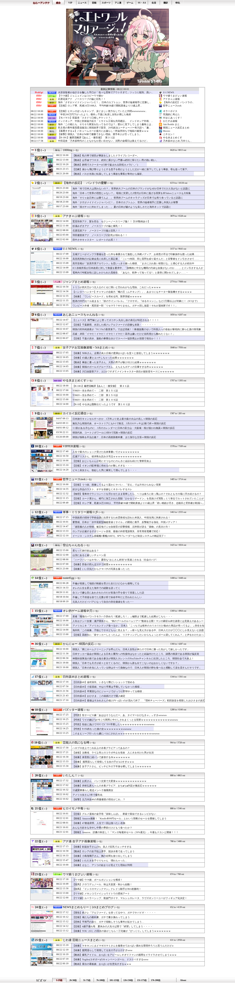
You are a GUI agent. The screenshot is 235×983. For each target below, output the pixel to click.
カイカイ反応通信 (74, 413)
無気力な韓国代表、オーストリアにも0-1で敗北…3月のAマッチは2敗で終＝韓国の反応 (119, 423)
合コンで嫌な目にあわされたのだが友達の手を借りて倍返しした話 (108, 592)
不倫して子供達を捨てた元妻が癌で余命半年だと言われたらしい (107, 597)
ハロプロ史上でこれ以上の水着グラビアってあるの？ (101, 748)
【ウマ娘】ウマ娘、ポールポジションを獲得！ (98, 879)
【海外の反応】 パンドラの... (178, 102)
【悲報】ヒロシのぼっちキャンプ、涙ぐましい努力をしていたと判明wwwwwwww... (102, 111)
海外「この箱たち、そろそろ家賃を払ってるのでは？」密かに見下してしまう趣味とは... (105, 124)
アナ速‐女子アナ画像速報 (79, 841)
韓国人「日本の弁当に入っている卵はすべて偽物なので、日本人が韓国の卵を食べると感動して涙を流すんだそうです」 (137, 667)
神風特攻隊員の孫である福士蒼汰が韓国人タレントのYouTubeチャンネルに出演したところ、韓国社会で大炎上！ (133, 658)
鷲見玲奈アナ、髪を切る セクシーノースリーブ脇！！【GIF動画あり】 (111, 221)
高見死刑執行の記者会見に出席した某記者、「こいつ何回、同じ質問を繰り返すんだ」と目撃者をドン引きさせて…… (136, 258)
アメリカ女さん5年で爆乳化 (87, 794)
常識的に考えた (171, 114)
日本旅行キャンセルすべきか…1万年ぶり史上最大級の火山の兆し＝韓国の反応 (115, 418)
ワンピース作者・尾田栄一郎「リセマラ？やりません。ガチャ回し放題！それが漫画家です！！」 (125, 305)
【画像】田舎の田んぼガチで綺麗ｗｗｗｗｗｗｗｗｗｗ (102, 564)
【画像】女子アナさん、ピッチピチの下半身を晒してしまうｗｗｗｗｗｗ (112, 766)
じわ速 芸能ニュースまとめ (81, 940)
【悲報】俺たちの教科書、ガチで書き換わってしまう (101, 917)
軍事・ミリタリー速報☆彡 (80, 512)
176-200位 (155, 980)
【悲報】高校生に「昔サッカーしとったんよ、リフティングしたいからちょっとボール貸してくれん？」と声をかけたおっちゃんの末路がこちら (138, 636)
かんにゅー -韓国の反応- (79, 643)
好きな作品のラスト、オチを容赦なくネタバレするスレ (102, 489)
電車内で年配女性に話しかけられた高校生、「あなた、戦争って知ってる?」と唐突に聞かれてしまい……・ (130, 272)
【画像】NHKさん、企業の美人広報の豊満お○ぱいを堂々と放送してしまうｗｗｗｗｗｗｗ (121, 353)
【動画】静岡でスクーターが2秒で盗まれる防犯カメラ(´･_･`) (105, 164)
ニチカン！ (169, 134)
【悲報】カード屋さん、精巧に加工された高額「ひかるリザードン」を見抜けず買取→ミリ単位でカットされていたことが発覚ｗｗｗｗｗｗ (138, 500)
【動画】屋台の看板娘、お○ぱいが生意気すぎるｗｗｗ (102, 964)
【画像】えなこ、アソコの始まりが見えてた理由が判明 (102, 865)
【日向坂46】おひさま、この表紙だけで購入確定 (99, 696)
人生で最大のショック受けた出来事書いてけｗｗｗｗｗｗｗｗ (106, 451)
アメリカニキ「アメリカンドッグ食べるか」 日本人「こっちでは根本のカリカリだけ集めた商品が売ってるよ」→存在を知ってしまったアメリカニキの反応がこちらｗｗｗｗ (138, 627)
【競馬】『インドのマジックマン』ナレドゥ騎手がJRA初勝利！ (107, 889)
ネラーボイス (170, 111)
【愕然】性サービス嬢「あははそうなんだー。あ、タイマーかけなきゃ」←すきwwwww (120, 715)
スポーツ (106, 2)
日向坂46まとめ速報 (76, 676)
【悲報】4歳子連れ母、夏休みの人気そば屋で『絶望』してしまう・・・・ (113, 926)
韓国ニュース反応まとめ (176, 127)
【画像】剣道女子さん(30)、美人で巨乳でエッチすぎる (102, 846)
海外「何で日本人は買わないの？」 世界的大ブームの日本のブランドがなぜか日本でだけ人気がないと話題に (131, 188)
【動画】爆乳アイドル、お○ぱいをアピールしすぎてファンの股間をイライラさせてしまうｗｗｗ (125, 954)
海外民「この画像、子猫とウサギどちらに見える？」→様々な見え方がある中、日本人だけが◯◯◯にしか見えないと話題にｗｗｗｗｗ (138, 632)
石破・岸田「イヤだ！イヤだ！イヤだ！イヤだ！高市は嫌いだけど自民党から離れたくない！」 (124, 333)
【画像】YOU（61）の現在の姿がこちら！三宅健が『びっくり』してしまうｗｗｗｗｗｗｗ (122, 931)
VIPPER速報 (71, 446)
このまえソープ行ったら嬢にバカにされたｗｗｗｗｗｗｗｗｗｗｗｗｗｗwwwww (116, 733)
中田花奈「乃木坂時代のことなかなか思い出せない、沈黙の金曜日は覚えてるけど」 (103, 141)
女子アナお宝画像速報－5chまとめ (85, 347)
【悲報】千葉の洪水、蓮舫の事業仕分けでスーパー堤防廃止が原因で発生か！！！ (117, 338)
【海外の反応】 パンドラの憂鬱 (85, 182)
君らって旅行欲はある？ (86, 550)
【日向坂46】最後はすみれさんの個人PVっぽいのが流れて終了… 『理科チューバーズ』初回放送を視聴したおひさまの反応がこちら (139, 702)
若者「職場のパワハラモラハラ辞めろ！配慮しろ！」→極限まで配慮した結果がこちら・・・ (123, 616)
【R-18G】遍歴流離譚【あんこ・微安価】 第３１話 (86, 138)
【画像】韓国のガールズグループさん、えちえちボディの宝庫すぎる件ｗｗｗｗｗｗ (118, 367)
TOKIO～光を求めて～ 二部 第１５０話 (95, 395)
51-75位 (87, 980)
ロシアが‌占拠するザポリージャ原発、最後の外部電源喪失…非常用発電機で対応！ (117, 531)
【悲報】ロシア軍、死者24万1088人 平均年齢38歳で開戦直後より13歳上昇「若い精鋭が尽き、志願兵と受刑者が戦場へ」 (139, 503)
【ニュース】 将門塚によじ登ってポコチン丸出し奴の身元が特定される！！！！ (116, 320)
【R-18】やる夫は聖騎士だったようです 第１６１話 (101, 404)
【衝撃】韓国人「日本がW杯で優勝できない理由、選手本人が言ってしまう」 (99, 134)
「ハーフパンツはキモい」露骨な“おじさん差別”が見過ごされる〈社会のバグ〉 (115, 559)
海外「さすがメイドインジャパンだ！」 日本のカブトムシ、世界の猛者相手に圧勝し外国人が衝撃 (125, 202)
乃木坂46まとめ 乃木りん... (177, 140)
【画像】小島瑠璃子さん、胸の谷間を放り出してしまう (102, 856)
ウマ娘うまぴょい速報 (175, 95)
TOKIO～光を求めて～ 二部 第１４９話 (95, 399)
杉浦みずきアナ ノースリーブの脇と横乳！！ (98, 226)
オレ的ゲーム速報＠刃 (77, 610)
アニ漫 (118, 2)
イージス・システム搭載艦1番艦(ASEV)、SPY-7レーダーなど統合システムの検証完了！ (119, 536)
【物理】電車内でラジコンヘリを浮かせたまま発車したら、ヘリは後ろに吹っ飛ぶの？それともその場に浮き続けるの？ (137, 494)
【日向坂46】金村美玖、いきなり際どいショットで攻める (104, 682)
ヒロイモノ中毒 (73, 808)
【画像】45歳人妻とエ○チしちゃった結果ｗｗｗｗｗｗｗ (103, 357)
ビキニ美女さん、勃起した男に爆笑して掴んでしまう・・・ (105, 470)
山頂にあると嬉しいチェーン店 (89, 555)
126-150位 (128, 980)
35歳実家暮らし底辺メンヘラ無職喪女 (93, 790)
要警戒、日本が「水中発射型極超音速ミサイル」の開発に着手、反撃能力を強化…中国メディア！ (125, 522)
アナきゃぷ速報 (171, 99)
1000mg (67, 150)
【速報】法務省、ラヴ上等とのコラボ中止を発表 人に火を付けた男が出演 (113, 752)
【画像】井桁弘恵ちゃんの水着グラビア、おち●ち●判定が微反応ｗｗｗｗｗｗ (115, 785)
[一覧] (76, 150)
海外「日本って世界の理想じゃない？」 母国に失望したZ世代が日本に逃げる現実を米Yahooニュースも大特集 (132, 193)
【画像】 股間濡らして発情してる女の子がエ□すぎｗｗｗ (103, 761)
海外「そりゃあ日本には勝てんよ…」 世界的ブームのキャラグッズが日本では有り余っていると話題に (128, 197)
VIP (70, 2)
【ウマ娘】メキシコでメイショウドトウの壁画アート (101, 893)
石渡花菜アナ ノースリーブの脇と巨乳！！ (82, 99)
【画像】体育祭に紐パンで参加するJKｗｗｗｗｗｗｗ (101, 757)
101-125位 (114, 980)
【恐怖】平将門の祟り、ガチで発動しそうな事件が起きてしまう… (108, 921)
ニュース (82, 2)
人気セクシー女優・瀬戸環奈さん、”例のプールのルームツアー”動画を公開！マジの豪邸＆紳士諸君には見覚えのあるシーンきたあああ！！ (138, 623)
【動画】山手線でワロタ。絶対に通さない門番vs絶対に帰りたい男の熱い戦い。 (115, 160)
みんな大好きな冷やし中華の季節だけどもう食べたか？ (102, 827)
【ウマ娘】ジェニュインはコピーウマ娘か (80, 96)
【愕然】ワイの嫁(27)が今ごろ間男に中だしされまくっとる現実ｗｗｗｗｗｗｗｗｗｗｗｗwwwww (125, 719)
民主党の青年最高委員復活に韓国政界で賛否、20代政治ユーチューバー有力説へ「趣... (104, 128)
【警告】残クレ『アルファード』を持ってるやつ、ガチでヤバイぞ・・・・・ (114, 912)
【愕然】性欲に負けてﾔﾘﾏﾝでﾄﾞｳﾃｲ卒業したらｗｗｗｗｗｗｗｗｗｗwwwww (113, 724)
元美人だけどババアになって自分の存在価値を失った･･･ (103, 601)
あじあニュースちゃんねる (80, 314)
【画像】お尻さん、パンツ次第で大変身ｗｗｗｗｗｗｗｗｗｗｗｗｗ (110, 781)
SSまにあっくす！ (172, 117)
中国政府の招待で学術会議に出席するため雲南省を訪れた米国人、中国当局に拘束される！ (121, 517)
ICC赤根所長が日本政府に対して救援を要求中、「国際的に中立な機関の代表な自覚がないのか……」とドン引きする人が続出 (138, 270)
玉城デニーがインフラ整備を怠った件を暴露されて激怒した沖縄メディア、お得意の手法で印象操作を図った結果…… (136, 254)
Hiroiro (166, 131)
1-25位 (59, 980)
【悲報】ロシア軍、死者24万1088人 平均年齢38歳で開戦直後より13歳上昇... (100, 106)
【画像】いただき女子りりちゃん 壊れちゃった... (100, 860)
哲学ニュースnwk (172, 105)
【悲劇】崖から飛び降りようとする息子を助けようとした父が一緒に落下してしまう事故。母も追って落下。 (131, 169)
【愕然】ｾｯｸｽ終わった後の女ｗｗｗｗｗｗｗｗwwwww (102, 729)
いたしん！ (70, 775)
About (183, 980)
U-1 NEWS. (168, 92)
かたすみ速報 (170, 121)
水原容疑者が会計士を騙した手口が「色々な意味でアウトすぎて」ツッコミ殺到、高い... (105, 92)
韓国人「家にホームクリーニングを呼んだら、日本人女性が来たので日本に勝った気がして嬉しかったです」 (131, 649)
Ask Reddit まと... (172, 124)
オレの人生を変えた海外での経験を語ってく (96, 588)
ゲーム (130, 2)
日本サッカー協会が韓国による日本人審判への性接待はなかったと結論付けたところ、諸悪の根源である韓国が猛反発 (136, 654)
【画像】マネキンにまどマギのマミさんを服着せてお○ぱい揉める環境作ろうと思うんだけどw (123, 945)
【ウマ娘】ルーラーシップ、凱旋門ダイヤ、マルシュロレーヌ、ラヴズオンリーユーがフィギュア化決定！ (130, 898)
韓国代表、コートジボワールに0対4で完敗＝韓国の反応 (102, 432)
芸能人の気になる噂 (76, 742)
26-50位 (73, 980)
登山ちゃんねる (73, 545)
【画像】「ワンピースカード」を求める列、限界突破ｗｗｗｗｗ (107, 296)
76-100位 (100, 980)
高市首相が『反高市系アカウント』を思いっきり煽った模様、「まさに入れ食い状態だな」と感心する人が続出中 (133, 263)
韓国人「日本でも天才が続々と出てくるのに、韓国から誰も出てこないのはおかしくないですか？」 (126, 663)
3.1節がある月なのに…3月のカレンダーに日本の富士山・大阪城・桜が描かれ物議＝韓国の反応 (124, 428)
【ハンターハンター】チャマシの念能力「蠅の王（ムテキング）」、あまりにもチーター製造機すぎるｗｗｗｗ (132, 291)
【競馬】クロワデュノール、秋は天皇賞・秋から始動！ (102, 884)
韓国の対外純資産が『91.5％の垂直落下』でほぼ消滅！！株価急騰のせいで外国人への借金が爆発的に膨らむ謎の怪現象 (137, 329)
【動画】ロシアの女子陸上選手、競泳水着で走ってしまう (104, 851)
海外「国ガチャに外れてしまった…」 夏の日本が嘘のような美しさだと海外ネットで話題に (122, 207)
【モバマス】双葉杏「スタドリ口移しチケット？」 (85, 118)
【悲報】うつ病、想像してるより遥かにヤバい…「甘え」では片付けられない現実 (117, 484)
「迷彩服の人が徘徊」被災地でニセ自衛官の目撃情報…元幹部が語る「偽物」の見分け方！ (121, 526)
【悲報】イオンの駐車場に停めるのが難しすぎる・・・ (102, 465)
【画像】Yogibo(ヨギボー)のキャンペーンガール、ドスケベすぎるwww (110, 959)
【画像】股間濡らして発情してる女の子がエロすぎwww (102, 950)
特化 (178, 2)
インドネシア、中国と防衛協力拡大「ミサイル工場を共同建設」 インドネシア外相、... (105, 121)
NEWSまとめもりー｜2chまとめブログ (88, 907)
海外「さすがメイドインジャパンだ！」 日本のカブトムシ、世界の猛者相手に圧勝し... (104, 102)
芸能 (94, 2)
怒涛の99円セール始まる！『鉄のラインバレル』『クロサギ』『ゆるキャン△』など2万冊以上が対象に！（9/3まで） (136, 301)
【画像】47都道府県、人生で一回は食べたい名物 (99, 823)
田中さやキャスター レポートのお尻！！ (95, 239)
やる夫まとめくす (172, 137)
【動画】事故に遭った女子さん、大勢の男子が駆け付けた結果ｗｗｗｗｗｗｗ (114, 362)
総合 (58, 2)
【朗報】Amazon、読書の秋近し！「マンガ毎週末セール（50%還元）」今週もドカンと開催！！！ (125, 832)
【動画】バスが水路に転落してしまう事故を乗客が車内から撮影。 (108, 173)
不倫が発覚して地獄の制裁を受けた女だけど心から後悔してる (106, 583)
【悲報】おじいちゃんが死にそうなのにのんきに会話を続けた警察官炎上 (112, 461)
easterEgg (68, 577)
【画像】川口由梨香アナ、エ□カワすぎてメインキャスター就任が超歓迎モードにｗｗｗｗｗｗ (123, 371)
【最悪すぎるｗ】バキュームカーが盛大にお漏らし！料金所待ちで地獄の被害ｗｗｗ (103, 131)
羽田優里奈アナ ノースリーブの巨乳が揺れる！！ (100, 235)
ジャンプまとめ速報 (76, 281)
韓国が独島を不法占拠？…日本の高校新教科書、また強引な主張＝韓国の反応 (114, 437)
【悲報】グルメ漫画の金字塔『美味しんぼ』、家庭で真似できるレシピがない (114, 814)
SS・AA (142, 2)
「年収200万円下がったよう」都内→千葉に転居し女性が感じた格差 (94, 114)
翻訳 (166, 2)
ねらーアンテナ (41, 2)
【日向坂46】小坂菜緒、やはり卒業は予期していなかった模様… (107, 686)
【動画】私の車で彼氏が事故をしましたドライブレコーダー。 (106, 155)
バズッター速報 (73, 709)
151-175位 (142, 980)
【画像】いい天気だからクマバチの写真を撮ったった (101, 569)
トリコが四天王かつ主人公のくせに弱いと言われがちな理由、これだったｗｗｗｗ (117, 287)
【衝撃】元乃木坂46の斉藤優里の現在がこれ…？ (99, 799)
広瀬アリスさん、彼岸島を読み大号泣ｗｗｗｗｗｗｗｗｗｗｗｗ (107, 456)
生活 (154, 2)
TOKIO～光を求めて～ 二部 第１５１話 (95, 390)
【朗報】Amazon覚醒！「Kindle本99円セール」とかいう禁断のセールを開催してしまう (120, 818)
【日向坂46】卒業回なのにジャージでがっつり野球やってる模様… (108, 691)
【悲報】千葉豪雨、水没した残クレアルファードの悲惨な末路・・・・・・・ (114, 324)
